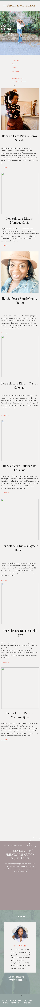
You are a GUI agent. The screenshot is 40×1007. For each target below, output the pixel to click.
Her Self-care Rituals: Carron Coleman (19, 385)
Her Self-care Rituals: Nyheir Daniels (19, 548)
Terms (20, 1003)
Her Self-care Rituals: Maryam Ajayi (19, 715)
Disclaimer (28, 1003)
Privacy (14, 1003)
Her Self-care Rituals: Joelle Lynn (20, 633)
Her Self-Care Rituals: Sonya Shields (20, 138)
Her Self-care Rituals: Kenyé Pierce (19, 300)
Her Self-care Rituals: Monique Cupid (19, 220)
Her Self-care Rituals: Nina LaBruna (19, 468)
